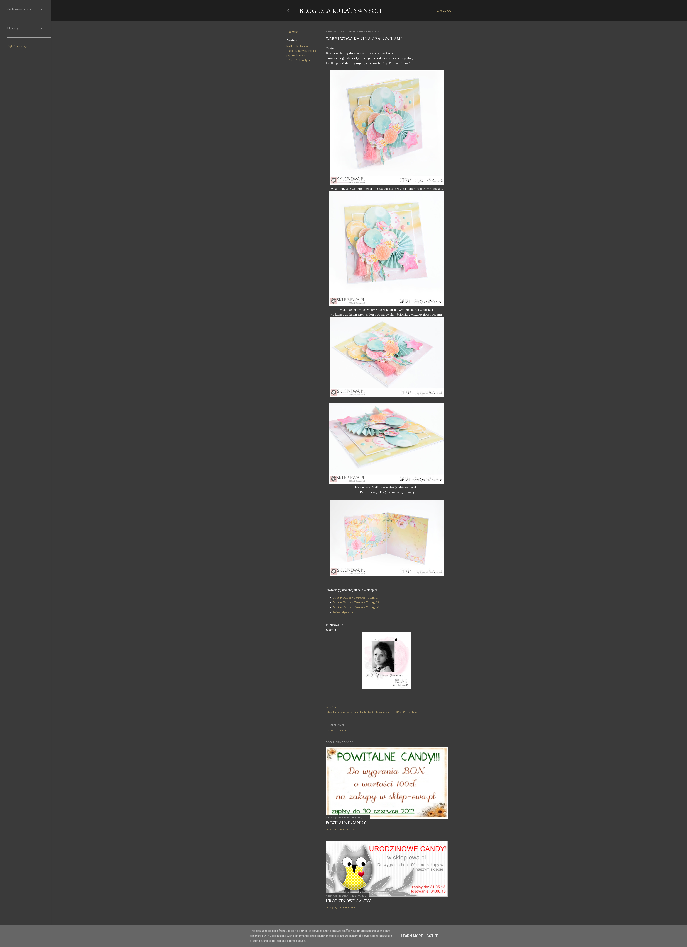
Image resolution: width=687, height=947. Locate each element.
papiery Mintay (295, 55)
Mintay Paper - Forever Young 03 (356, 602)
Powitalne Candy (346, 822)
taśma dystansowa (346, 612)
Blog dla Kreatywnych (340, 10)
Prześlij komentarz (338, 730)
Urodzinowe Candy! (349, 901)
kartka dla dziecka (297, 46)
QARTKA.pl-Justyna (298, 60)
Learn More (412, 936)
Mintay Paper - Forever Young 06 (356, 607)
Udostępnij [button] (293, 31)
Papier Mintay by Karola (301, 50)
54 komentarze (347, 829)
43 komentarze (347, 907)
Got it (432, 936)
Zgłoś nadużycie (18, 46)
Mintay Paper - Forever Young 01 (356, 597)
